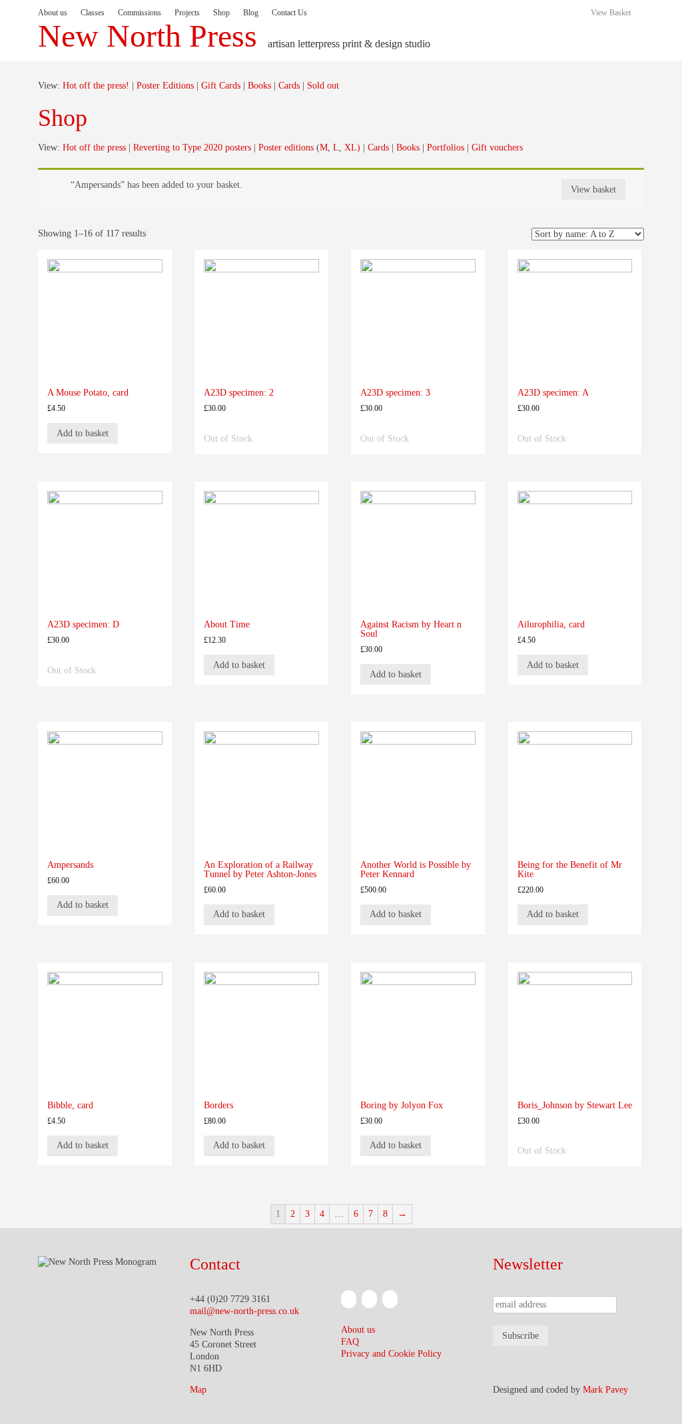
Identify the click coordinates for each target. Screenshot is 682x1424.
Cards (289, 86)
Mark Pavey (605, 1390)
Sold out (323, 86)
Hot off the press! (96, 86)
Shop (221, 12)
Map (198, 1390)
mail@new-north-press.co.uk (244, 1311)
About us (52, 12)
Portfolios (445, 148)
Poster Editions (165, 86)
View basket (593, 189)
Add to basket (83, 433)
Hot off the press (94, 148)
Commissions (139, 12)
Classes (93, 12)
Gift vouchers (497, 148)
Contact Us (289, 12)
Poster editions (286, 148)
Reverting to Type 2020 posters (192, 148)
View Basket (611, 12)
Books (259, 86)
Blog (250, 12)
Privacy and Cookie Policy (391, 1354)
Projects (187, 12)
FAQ (350, 1342)
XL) (352, 148)
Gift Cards (220, 86)
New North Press (147, 36)
